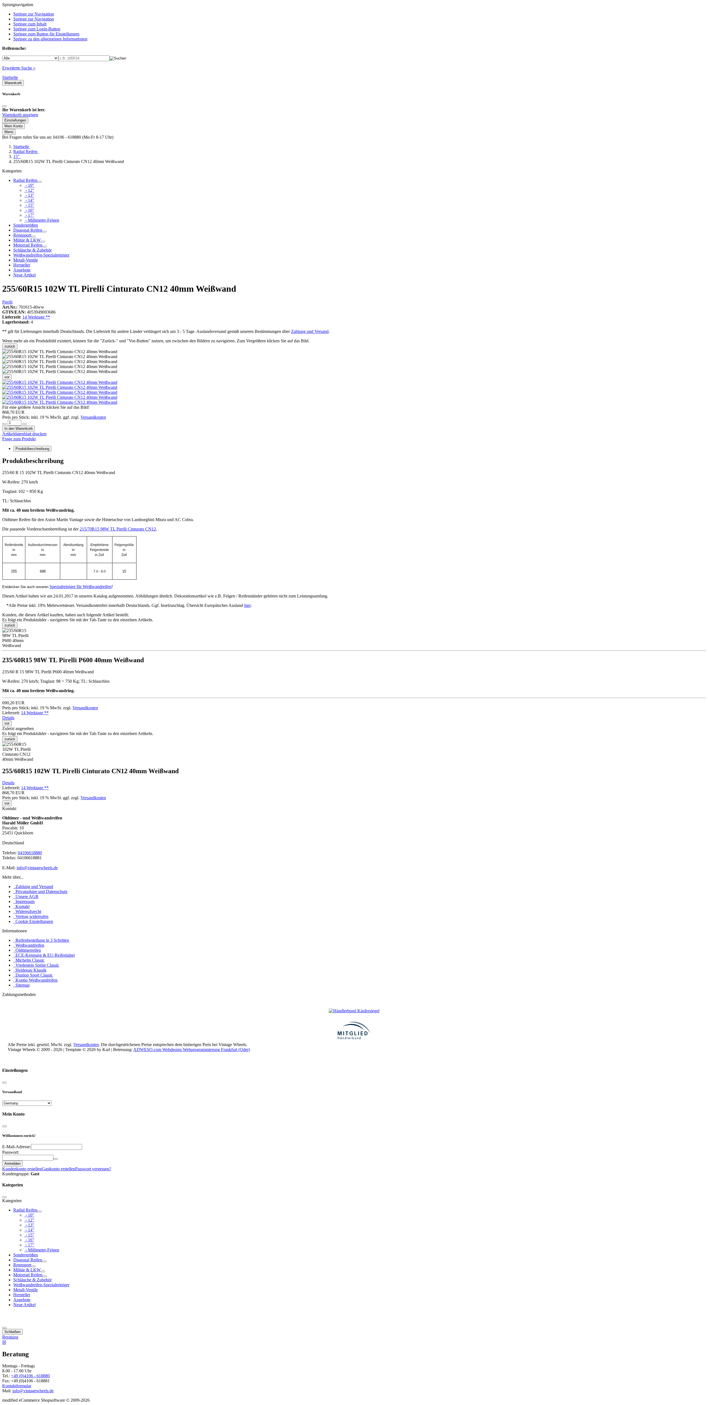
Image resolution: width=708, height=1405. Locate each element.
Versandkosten (93, 417)
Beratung (10, 1337)
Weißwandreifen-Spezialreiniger (41, 255)
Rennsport (22, 235)
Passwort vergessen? (93, 1168)
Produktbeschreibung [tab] (32, 449)
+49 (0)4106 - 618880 (30, 1375)
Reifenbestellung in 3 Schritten (41, 940)
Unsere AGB (25, 896)
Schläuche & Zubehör (32, 250)
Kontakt (21, 906)
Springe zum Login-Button (36, 29)
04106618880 (30, 852)
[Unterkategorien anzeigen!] (39, 182)
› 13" (29, 195)
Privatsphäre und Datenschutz (40, 891)
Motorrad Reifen (27, 245)
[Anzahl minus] (4, 424)
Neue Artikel (24, 275)
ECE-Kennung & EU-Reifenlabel (44, 955)
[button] (59, 382)
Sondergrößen (25, 225)
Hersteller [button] (21, 265)
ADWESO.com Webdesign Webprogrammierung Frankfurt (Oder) (191, 1049)
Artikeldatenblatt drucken (24, 433)
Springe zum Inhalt (29, 24)
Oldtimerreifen (27, 950)
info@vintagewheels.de (37, 867)
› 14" (29, 200)
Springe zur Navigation (33, 14)
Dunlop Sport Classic (33, 975)
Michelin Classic (29, 960)
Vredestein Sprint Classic (36, 965)
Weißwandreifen (28, 945)
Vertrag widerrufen (30, 916)
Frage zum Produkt (19, 438)
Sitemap (21, 985)
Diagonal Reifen (27, 230)
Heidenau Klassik (29, 970)
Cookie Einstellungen (33, 921)
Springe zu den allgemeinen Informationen (50, 39)
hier (247, 605)
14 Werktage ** (36, 317)
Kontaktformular (16, 1385)
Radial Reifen (25, 180)
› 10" (29, 185)
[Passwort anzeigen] (55, 1159)
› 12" (29, 190)
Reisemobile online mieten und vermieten (44, 1059)
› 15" (29, 205)
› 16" (29, 210)
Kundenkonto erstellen (22, 1168)
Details (8, 717)
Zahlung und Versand (310, 331)
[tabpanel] (354, 528)
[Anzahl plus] (24, 424)
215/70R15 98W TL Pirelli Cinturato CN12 (118, 529)
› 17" (29, 215)
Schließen (12, 1332)
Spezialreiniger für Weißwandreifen (80, 586)
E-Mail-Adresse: (16, 1146)
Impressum (24, 901)
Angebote (21, 270)
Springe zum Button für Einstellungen (46, 34)
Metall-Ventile (25, 260)
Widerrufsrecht (27, 911)
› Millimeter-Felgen (41, 220)
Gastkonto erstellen (58, 1168)
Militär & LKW (27, 240)
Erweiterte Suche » (18, 68)
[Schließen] (4, 106)
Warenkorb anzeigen (20, 114)
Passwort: (10, 1152)
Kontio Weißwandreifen (35, 980)
